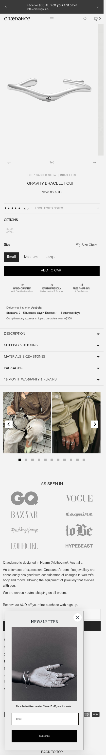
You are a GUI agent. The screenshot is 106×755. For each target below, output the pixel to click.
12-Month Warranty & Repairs (30, 379)
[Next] (98, 7)
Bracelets (68, 175)
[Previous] (6, 7)
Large (51, 257)
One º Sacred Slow (42, 175)
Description (14, 334)
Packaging (13, 368)
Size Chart (89, 245)
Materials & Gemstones (24, 356)
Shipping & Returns (21, 345)
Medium (31, 257)
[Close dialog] (77, 617)
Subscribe (44, 736)
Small (11, 257)
